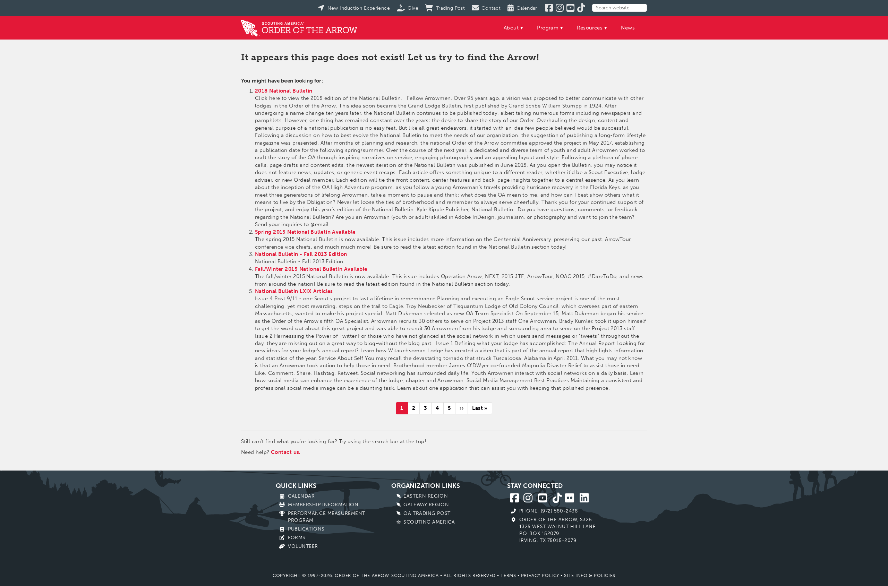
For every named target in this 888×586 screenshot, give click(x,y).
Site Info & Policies (589, 575)
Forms (297, 538)
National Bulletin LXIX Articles (294, 291)
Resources (590, 28)
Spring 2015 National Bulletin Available (305, 232)
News (628, 28)
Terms (508, 575)
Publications (306, 529)
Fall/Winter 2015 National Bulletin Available (311, 269)
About (511, 28)
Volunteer (303, 546)
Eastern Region (425, 496)
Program (547, 28)
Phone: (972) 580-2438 (548, 511)
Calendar (301, 496)
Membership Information (323, 505)
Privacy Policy (540, 575)
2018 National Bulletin (284, 91)
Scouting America (429, 522)
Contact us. (286, 452)
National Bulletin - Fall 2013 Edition (301, 254)
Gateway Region (426, 505)
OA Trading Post (426, 513)
